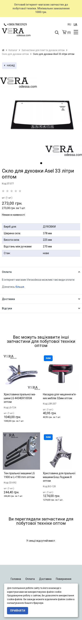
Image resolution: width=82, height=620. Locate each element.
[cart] (64, 32)
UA (75, 24)
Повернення (63, 578)
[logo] (21, 32)
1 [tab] (41, 163)
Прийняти (17, 610)
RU (69, 24)
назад (10, 65)
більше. (20, 286)
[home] (3, 50)
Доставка (45, 578)
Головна (16, 578)
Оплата (30, 578)
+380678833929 (17, 24)
